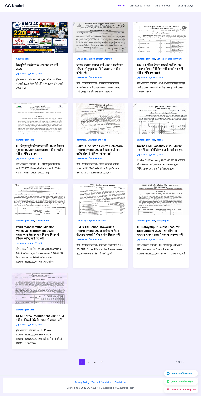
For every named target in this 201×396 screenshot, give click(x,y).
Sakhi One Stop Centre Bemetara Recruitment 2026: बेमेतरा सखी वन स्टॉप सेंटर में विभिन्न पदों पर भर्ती (100, 149)
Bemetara (81, 140)
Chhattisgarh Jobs (140, 5)
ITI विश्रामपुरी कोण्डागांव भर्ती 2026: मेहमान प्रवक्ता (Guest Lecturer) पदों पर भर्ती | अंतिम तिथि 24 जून (40, 149)
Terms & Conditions (102, 382)
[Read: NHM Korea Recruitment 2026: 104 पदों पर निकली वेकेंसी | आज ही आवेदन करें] (40, 288)
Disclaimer (120, 382)
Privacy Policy (82, 382)
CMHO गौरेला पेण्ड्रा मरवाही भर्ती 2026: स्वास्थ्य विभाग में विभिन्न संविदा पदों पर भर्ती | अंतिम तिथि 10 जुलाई (161, 68)
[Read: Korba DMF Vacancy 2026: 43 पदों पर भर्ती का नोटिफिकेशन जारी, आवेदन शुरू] (161, 118)
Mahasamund (42, 220)
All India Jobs (163, 5)
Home (121, 5)
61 (102, 362)
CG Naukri (14, 6)
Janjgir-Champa (104, 59)
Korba (160, 140)
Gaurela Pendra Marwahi (169, 59)
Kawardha (101, 220)
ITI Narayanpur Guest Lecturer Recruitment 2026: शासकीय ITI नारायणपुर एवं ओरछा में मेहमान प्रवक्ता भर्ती (160, 230)
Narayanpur (163, 220)
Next (180, 362)
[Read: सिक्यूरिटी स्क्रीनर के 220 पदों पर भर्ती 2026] (40, 37)
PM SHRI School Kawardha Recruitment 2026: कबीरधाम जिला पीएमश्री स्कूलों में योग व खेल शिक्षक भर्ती (98, 230)
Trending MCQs (184, 5)
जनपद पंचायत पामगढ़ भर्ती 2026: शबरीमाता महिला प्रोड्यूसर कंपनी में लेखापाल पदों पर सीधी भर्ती (100, 68)
